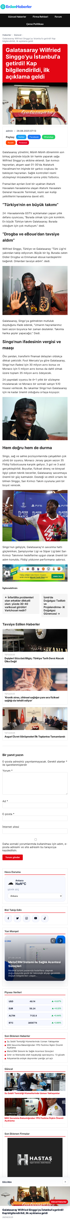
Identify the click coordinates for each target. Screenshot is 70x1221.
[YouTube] (35, 918)
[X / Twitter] (17, 918)
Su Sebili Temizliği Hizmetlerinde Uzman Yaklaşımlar (33, 1041)
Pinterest (23, 142)
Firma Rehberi (40, 16)
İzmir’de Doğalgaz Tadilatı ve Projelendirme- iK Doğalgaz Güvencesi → (54, 605)
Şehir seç (13, 889)
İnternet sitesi (10, 826)
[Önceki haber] (53, 941)
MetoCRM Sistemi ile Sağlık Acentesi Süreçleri (30, 1051)
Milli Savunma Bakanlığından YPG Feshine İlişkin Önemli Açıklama (35, 1046)
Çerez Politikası (35, 24)
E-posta (8, 814)
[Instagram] (26, 918)
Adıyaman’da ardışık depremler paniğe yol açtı (30, 1058)
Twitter (21, 137)
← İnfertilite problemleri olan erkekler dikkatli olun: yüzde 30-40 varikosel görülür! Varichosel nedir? (19, 604)
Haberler (6, 35)
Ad (5, 801)
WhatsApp (48, 137)
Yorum (7, 770)
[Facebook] (8, 918)
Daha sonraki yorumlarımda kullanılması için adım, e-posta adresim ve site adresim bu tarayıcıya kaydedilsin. (34, 847)
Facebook (34, 137)
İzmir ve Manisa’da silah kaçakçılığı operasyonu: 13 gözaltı (36, 1054)
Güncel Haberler (17, 16)
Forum (58, 16)
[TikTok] (45, 918)
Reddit (11, 142)
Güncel (17, 35)
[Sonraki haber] (60, 941)
